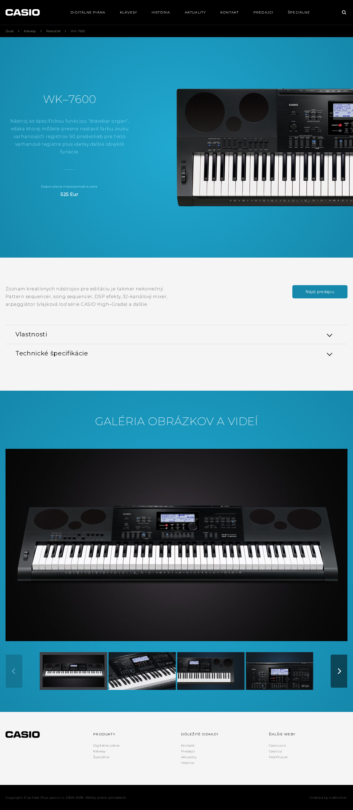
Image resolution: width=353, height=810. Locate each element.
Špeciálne (299, 12)
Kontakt (229, 12)
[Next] (339, 671)
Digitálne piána (88, 12)
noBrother (338, 797)
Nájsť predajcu (320, 291)
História (161, 12)
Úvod (10, 31)
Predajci (263, 12)
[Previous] (14, 671)
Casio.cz (275, 751)
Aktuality (195, 12)
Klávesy (128, 12)
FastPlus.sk (278, 757)
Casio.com (277, 745)
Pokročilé (53, 31)
